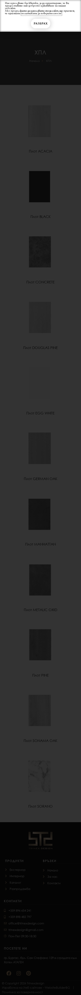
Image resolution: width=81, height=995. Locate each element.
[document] (40, 497)
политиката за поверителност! (41, 13)
